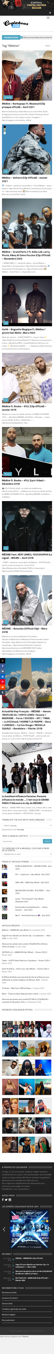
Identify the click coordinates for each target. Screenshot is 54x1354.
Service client (7, 1303)
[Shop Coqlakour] (27, 4)
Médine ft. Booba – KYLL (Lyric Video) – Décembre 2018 (23, 482)
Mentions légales (8, 1314)
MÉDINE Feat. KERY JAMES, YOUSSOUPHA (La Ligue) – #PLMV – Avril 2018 (27, 556)
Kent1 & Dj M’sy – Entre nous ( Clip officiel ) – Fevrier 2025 (25, 968)
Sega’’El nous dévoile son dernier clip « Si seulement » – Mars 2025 (32, 1265)
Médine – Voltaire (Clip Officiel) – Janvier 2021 (24, 179)
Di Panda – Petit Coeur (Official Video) (16, 988)
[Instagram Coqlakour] (10, 1200)
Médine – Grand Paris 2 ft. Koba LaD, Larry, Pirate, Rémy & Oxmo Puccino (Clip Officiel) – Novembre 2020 (26, 255)
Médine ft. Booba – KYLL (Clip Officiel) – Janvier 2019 (24, 408)
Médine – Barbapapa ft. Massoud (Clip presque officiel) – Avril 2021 (23, 105)
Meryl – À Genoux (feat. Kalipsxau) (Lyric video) (20, 993)
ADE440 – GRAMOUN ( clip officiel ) (15, 930)
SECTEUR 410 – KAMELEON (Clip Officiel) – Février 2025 (24, 952)
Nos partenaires (8, 1320)
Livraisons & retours (10, 1298)
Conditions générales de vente (14, 1309)
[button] (10, 1029)
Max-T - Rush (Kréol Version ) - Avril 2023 (32, 915)
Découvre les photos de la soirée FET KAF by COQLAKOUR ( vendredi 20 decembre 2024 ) (25, 1000)
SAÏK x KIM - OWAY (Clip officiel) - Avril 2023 (32, 882)
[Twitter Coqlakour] (6, 1200)
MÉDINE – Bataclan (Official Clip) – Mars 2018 (24, 630)
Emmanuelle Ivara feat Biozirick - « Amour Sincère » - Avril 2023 (31, 908)
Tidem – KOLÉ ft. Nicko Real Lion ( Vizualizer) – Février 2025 (25, 960)
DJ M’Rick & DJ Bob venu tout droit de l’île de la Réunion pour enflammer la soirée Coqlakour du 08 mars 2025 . (25, 978)
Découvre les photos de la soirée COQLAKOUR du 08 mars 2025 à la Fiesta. (33, 1272)
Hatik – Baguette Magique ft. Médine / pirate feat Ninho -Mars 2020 (23, 331)
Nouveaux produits (9, 1292)
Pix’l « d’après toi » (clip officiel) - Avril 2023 (32, 874)
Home (47, 45)
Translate (20, 829)
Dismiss (25, 1336)
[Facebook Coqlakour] (3, 1200)
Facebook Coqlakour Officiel (17, 1009)
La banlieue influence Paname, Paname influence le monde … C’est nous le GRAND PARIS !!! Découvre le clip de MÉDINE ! (25, 799)
